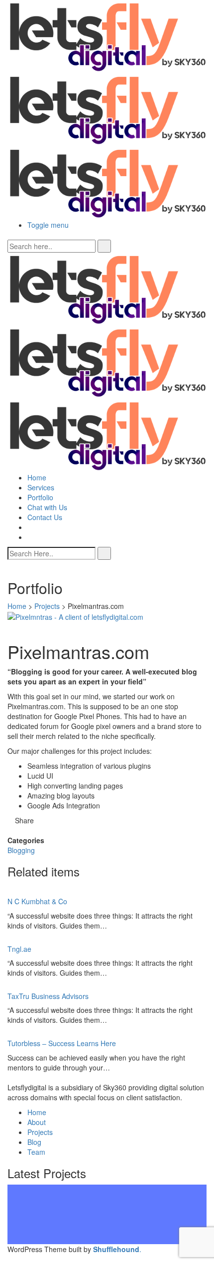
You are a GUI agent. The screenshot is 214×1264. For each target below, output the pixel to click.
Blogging (21, 850)
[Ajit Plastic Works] (107, 1199)
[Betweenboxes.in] (107, 1229)
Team (36, 1152)
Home (36, 477)
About (36, 1122)
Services (40, 487)
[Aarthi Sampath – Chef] (107, 1209)
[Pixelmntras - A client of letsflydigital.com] (75, 616)
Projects (47, 606)
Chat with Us (47, 507)
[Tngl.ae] (107, 1219)
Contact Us (44, 517)
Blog (34, 1142)
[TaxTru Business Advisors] (107, 1239)
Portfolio (40, 497)
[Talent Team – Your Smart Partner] (107, 1190)
